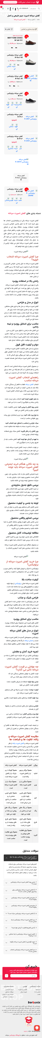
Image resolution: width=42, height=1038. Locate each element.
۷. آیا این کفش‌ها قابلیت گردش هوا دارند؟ (24, 928)
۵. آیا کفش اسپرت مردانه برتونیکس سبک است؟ (22, 913)
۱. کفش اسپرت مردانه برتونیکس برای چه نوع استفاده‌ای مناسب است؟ (23, 858)
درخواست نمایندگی (8, 997)
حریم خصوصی (9, 990)
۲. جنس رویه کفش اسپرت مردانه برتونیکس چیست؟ (24, 883)
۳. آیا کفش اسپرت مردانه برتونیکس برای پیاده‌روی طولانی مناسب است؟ (24, 891)
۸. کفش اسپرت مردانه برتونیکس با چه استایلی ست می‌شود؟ (23, 935)
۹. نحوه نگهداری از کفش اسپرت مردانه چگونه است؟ (23, 943)
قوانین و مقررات (22, 990)
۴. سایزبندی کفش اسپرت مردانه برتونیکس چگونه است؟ (24, 899)
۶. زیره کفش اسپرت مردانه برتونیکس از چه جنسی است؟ (24, 921)
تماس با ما (37, 992)
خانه (38, 19)
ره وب (25, 1031)
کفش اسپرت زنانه (18, 743)
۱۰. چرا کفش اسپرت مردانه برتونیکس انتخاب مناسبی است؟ (23, 951)
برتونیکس (18, 583)
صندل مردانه (29, 640)
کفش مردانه (31, 19)
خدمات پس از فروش (7, 994)
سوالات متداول (9, 992)
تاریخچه (38, 990)
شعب (38, 994)
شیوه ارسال (23, 992)
